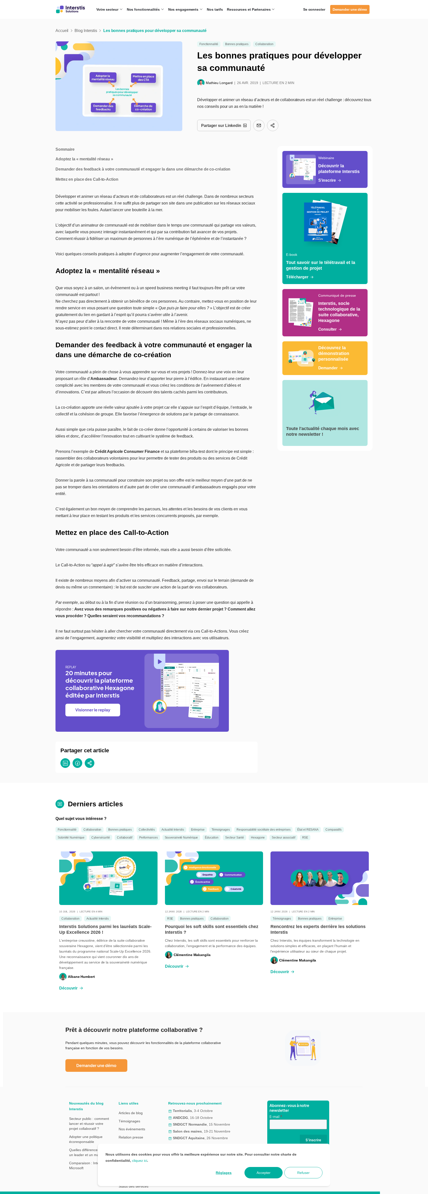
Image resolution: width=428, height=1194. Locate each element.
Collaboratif (124, 837)
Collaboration (264, 44)
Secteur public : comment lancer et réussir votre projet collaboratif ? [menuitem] (89, 1124)
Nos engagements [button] (183, 9)
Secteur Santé (234, 837)
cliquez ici (139, 1161)
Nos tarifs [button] (215, 9)
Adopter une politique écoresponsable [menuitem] (86, 1139)
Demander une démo (350, 9)
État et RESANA (308, 829)
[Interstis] (70, 9)
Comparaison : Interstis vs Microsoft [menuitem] (89, 1165)
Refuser (303, 1173)
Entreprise (198, 829)
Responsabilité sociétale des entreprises (263, 829)
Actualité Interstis (172, 829)
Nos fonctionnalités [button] (144, 9)
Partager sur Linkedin (221, 125)
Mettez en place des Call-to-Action (86, 179)
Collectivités (147, 829)
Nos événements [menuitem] (132, 1129)
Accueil (61, 31)
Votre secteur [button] (107, 9)
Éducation (211, 837)
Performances (148, 837)
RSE (305, 837)
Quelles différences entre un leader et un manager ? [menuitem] (90, 1152)
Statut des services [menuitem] (133, 1186)
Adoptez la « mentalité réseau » (84, 159)
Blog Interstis (86, 31)
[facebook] (77, 763)
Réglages (224, 1173)
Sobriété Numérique (71, 837)
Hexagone (258, 837)
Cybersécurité (100, 837)
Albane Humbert (81, 977)
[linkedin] (65, 763)
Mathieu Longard (219, 83)
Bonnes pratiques (236, 44)
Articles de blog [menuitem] (131, 1113)
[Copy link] (272, 125)
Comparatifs (333, 829)
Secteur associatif (283, 837)
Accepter (263, 1173)
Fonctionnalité (208, 44)
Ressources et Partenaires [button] (249, 9)
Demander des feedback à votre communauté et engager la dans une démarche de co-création (142, 169)
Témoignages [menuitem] (129, 1121)
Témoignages (221, 829)
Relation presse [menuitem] (131, 1137)
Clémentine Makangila (192, 955)
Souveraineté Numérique (181, 837)
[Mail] (259, 125)
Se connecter (314, 9)
